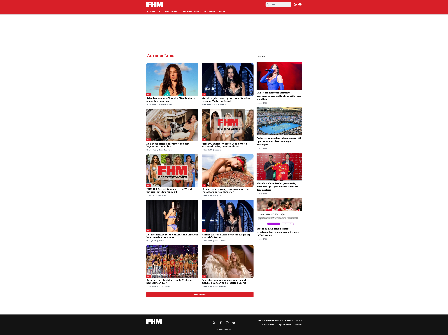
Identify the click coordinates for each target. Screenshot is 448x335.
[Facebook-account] (220, 322)
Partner (298, 325)
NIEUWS (197, 11)
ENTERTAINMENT (171, 11)
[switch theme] (295, 4)
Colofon (298, 320)
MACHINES (187, 11)
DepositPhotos (284, 325)
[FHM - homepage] (154, 4)
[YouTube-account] (233, 322)
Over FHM (286, 320)
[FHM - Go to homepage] (154, 321)
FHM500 (221, 11)
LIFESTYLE (155, 11)
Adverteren (269, 325)
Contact (259, 320)
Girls (148, 94)
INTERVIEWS (210, 11)
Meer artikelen (200, 295)
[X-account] (214, 322)
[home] (147, 12)
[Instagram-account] (227, 322)
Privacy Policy (272, 320)
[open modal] (300, 4)
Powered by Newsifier (224, 329)
